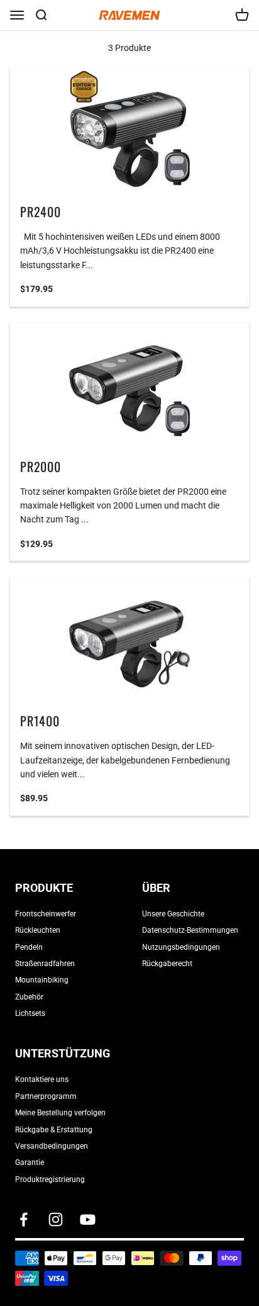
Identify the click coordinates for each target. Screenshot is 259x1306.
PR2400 (40, 211)
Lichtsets (30, 1013)
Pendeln (29, 947)
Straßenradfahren (45, 963)
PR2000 (40, 466)
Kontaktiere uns (42, 1079)
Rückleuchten (37, 930)
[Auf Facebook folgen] (23, 1219)
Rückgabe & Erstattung (53, 1129)
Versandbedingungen (51, 1146)
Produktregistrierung (50, 1179)
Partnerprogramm (46, 1096)
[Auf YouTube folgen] (87, 1219)
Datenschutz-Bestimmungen (190, 930)
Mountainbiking (42, 980)
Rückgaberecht (167, 963)
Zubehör (29, 997)
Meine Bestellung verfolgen (60, 1112)
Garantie (29, 1162)
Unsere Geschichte (173, 913)
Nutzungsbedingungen (181, 947)
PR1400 (40, 720)
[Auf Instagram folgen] (55, 1219)
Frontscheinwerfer (45, 913)
